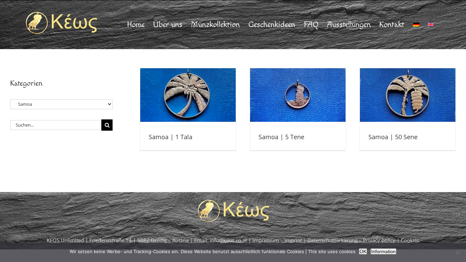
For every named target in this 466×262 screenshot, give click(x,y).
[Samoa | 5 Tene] (298, 95)
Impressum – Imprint (277, 240)
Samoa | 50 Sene (393, 137)
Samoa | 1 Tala (170, 137)
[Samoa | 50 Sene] (407, 95)
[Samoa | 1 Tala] (188, 95)
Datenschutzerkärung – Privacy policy (352, 240)
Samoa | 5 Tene (281, 137)
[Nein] (457, 252)
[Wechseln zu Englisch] (431, 24)
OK (363, 251)
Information (383, 251)
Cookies (410, 240)
